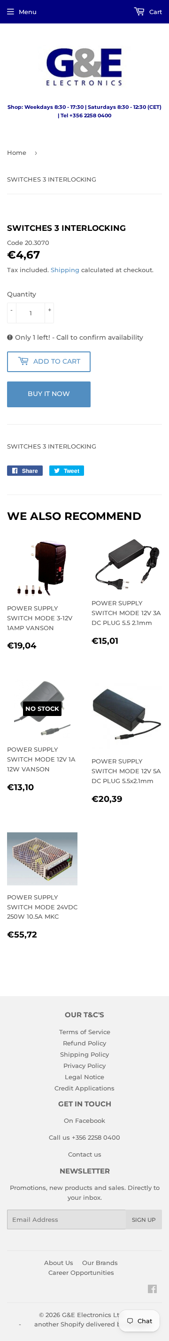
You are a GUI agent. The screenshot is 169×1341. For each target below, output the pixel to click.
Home (16, 152)
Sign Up (144, 1219)
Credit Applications (84, 1088)
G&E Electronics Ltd (92, 1314)
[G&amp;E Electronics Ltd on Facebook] (152, 1290)
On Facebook (84, 1120)
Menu (28, 11)
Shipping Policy (84, 1054)
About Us (58, 1262)
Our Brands (100, 1262)
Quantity (21, 294)
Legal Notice (84, 1077)
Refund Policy (84, 1043)
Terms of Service (84, 1032)
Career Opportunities (81, 1272)
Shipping (65, 270)
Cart (154, 11)
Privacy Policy (84, 1065)
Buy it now (49, 393)
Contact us (84, 1154)
